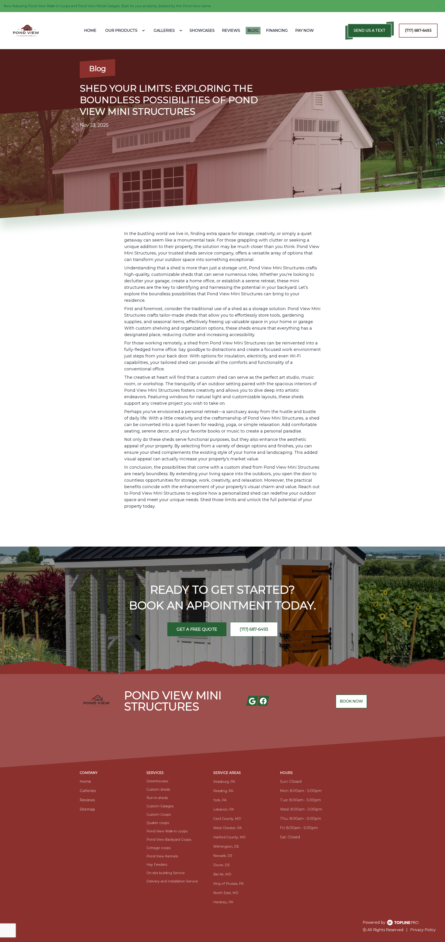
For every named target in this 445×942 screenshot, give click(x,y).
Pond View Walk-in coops (167, 831)
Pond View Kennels (162, 856)
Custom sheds (158, 789)
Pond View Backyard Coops (168, 839)
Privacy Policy (423, 930)
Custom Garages (160, 806)
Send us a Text (369, 30)
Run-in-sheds (157, 798)
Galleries (88, 791)
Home (85, 781)
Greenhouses (157, 781)
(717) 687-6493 (418, 30)
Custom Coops (158, 814)
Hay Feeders (156, 864)
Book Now (351, 701)
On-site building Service (165, 873)
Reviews (87, 800)
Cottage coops (158, 848)
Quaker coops (157, 823)
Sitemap (87, 809)
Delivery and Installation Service (172, 881)
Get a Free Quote (197, 629)
